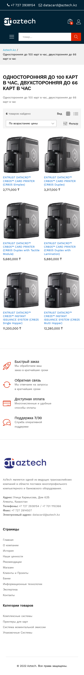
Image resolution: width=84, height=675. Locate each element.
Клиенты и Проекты (15, 572)
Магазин (8, 567)
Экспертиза (10, 589)
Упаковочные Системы (17, 632)
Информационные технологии (22, 584)
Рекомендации (12, 561)
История (8, 550)
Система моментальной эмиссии (24, 627)
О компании (11, 545)
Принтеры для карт (15, 621)
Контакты (9, 595)
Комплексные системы (17, 616)
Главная (8, 539)
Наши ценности (13, 556)
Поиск (76, 37)
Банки (7, 578)
